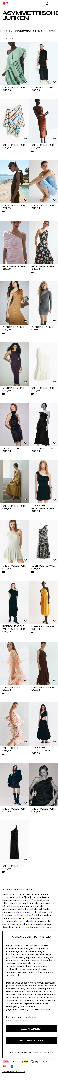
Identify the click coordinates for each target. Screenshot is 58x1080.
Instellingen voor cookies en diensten (31, 1052)
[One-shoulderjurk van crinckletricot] (43, 181)
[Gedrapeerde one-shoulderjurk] (43, 63)
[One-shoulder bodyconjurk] (14, 842)
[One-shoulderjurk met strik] (43, 784)
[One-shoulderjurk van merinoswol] (14, 602)
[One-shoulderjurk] (14, 784)
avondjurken (8, 921)
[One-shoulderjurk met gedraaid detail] (14, 481)
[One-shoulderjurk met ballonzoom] (43, 602)
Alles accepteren (31, 1028)
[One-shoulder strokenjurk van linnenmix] (14, 663)
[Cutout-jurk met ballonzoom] (43, 724)
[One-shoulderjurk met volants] (14, 63)
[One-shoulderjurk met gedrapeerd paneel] (43, 121)
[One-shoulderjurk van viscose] (14, 121)
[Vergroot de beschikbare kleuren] (33, 151)
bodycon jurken (25, 912)
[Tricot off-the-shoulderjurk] (43, 424)
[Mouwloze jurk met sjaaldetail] (14, 424)
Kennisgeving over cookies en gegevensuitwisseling (21, 1018)
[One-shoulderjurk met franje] (43, 663)
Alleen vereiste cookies (31, 1040)
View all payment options (13, 1072)
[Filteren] (54, 38)
